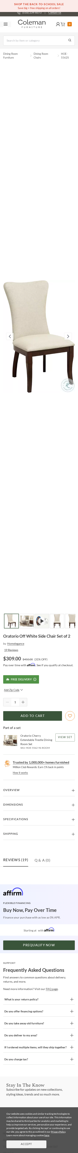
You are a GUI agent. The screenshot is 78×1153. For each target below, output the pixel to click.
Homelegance (15, 643)
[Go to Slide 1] (11, 621)
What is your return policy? (21, 999)
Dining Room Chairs (41, 55)
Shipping (10, 834)
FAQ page (52, 989)
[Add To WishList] (70, 716)
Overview (11, 790)
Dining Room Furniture (10, 55)
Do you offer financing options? (23, 1011)
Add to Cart (33, 716)
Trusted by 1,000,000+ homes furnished (41, 762)
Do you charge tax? (16, 1059)
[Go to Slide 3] (42, 621)
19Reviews (11, 650)
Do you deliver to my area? (20, 1035)
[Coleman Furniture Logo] (32, 24)
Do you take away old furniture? (24, 1023)
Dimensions (13, 804)
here (46, 1135)
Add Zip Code (11, 690)
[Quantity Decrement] (7, 702)
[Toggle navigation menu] (5, 24)
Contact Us (54, 12)
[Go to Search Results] (70, 40)
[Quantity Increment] (23, 702)
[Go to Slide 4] (57, 621)
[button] (58, 24)
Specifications (15, 819)
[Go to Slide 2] (26, 621)
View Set (65, 737)
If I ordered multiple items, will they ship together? (35, 1047)
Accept (26, 1144)
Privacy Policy (58, 1131)
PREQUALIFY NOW (39, 945)
